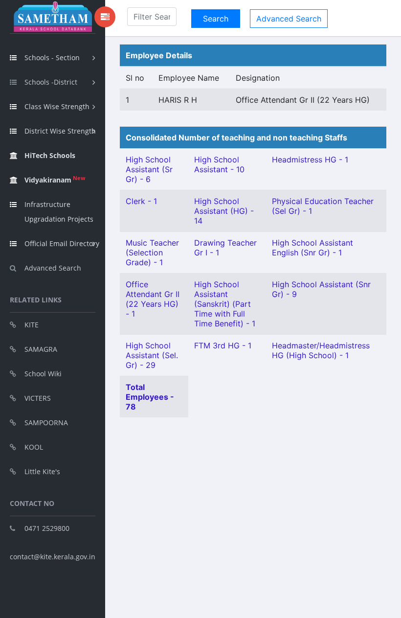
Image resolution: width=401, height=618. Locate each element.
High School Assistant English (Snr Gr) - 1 (312, 247)
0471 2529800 (46, 528)
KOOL (33, 447)
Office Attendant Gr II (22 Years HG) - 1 (152, 299)
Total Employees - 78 (150, 397)
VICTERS (37, 398)
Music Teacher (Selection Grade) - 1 (152, 252)
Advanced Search (52, 268)
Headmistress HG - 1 (310, 159)
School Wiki (43, 373)
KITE (31, 324)
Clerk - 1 (141, 201)
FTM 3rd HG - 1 (222, 345)
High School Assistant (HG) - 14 (224, 211)
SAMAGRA (40, 349)
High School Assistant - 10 (219, 164)
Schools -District (50, 82)
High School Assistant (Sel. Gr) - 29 (152, 355)
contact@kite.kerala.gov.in (52, 556)
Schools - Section (52, 57)
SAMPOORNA (46, 422)
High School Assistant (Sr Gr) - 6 (149, 169)
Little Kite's (42, 471)
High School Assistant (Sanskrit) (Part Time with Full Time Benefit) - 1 (224, 303)
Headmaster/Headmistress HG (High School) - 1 (321, 350)
